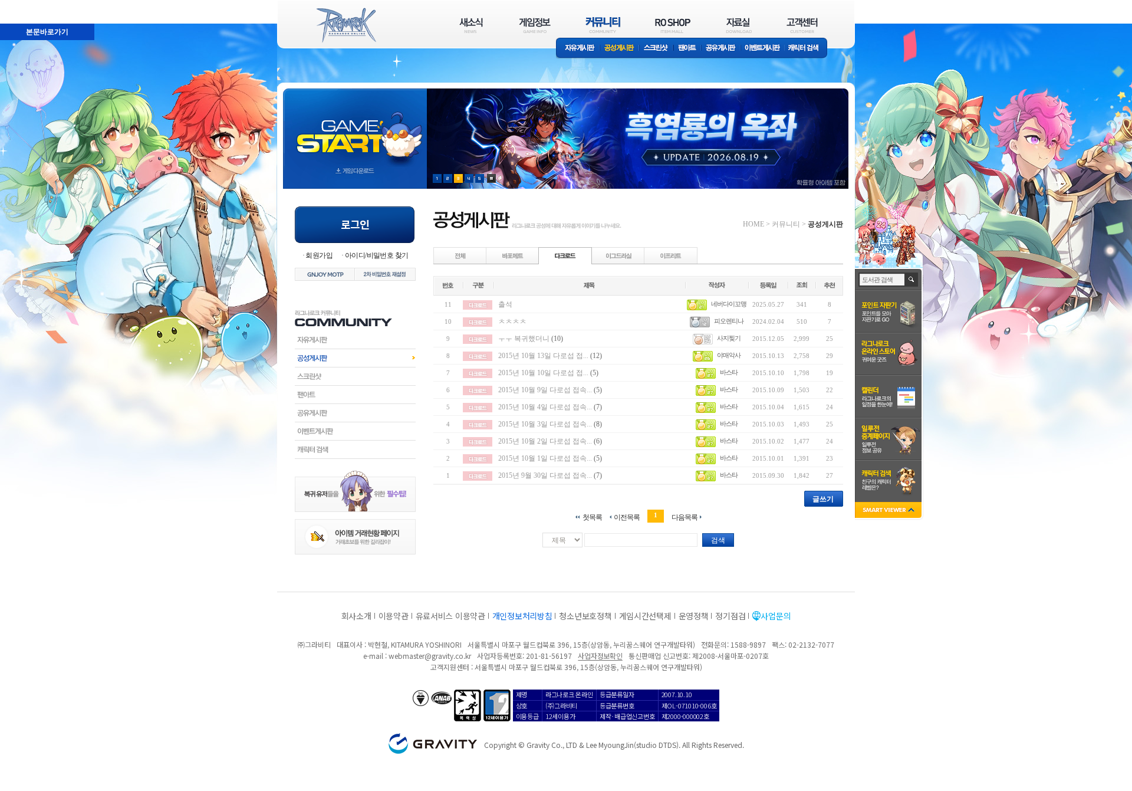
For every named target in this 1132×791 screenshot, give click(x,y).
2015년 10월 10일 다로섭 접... (543, 373)
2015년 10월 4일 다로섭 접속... (545, 407)
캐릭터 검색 (807, 49)
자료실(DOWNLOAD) (738, 25)
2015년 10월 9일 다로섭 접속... (545, 390)
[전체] (460, 255)
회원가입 (319, 255)
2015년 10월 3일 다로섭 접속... (545, 424)
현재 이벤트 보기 (491, 178)
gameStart (355, 127)
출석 (505, 304)
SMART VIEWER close (889, 511)
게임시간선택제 (645, 616)
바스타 (729, 372)
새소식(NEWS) (471, 25)
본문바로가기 (21, 5)
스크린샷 (656, 49)
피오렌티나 (728, 320)
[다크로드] (565, 255)
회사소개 (356, 616)
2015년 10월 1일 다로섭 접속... (545, 458)
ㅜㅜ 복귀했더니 (523, 338)
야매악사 (729, 355)
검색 (718, 540)
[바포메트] (512, 255)
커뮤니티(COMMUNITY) (603, 25)
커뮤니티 (786, 224)
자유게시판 (578, 49)
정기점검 (730, 616)
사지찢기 (729, 338)
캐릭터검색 (355, 449)
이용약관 (394, 616)
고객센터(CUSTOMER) (802, 25)
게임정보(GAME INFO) (535, 25)
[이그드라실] (618, 255)
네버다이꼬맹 (728, 303)
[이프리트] (670, 255)
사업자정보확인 (600, 656)
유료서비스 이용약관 (450, 616)
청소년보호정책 (585, 616)
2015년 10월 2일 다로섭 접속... (545, 441)
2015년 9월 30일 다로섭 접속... (545, 475)
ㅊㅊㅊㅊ (512, 321)
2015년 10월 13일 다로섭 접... (543, 356)
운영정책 (694, 616)
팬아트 (687, 49)
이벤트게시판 (763, 49)
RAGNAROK (345, 25)
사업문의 (776, 616)
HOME (753, 224)
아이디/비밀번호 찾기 (376, 255)
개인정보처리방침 (522, 616)
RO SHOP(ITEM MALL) (673, 25)
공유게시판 (721, 49)
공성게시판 (620, 49)
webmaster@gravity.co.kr (430, 656)
